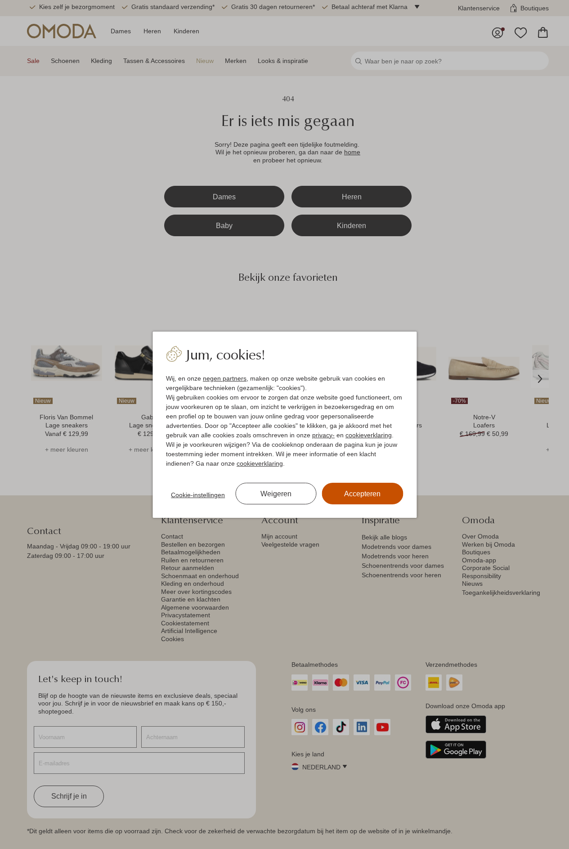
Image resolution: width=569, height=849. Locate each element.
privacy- (323, 435)
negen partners (224, 378)
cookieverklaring (368, 435)
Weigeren (275, 494)
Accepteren (362, 494)
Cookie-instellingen (198, 495)
